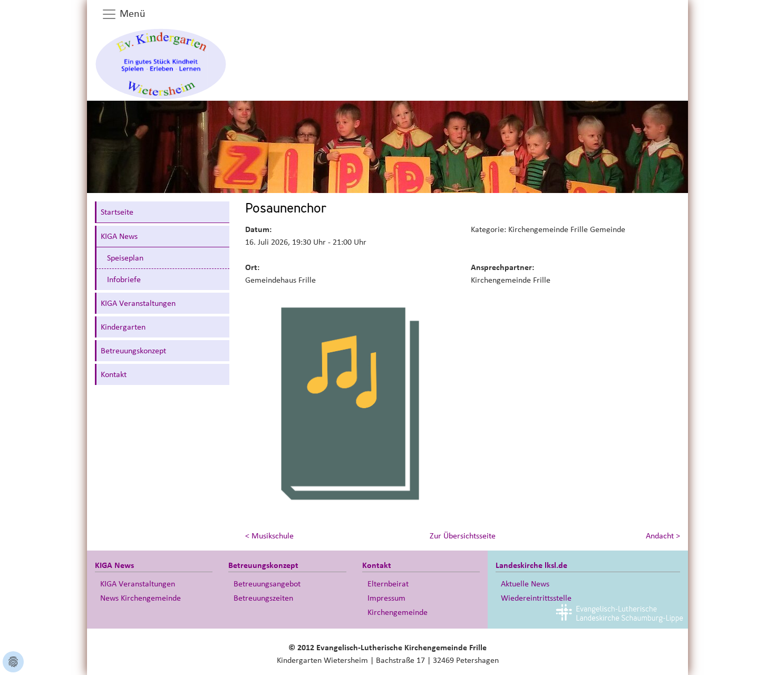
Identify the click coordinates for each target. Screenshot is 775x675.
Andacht (663, 536)
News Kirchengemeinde (140, 598)
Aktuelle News (525, 584)
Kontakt (114, 374)
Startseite (117, 212)
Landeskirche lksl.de (531, 565)
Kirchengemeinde (397, 612)
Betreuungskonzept (133, 350)
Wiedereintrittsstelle (536, 598)
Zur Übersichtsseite (463, 536)
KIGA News (119, 236)
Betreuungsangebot (267, 584)
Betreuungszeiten (263, 598)
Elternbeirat (388, 584)
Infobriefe (124, 279)
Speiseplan (125, 258)
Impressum (386, 598)
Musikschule (269, 536)
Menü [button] (131, 13)
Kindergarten (123, 327)
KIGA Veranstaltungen (138, 303)
